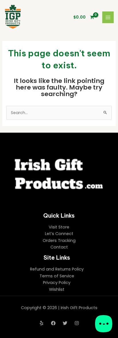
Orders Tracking (59, 240)
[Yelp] (41, 323)
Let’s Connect (59, 233)
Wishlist (56, 289)
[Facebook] (53, 323)
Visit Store (59, 227)
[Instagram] (76, 323)
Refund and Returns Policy (57, 269)
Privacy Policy (56, 282)
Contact (59, 247)
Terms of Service (57, 276)
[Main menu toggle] (108, 17)
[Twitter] (65, 323)
